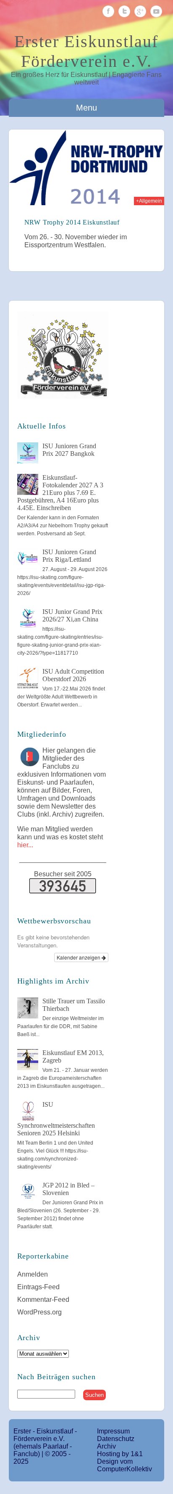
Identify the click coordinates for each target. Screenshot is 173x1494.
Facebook (108, 11)
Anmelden (32, 1274)
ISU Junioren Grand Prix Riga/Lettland (69, 555)
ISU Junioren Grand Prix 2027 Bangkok (69, 449)
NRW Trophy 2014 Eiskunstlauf (72, 222)
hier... (25, 845)
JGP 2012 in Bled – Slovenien (68, 1189)
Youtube (156, 11)
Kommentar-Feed (43, 1299)
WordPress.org (39, 1312)
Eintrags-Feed (38, 1286)
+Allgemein (149, 201)
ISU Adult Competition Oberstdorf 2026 (73, 675)
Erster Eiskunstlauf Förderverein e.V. (86, 51)
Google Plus (140, 11)
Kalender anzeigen (79, 957)
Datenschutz (115, 1438)
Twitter (124, 11)
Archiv (106, 1446)
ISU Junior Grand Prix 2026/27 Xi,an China (72, 615)
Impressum (113, 1431)
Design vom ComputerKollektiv (124, 1465)
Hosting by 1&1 (120, 1453)
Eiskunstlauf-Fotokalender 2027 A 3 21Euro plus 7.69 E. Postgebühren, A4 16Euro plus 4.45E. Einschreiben (60, 492)
